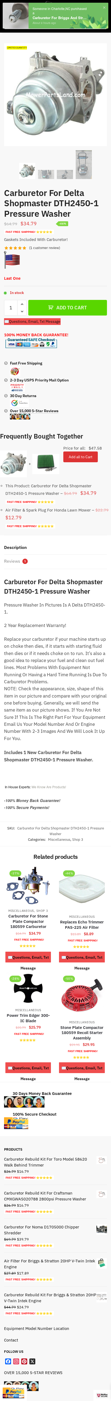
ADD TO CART (71, 307)
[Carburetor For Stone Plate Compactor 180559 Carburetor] (28, 886)
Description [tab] (15, 547)
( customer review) (44, 248)
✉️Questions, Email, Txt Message (32, 321)
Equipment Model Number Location (36, 1328)
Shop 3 (77, 839)
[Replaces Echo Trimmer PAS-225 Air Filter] (82, 889)
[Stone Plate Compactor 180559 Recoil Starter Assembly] (82, 994)
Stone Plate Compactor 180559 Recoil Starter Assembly (81, 1033)
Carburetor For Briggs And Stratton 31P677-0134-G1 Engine (60, 17)
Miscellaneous (59, 839)
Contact (11, 1340)
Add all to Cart (80, 456)
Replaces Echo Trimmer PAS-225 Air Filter (82, 924)
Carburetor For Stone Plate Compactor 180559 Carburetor (28, 921)
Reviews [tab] (15, 561)
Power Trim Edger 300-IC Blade (28, 1018)
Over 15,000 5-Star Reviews (34, 410)
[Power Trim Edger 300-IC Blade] (28, 988)
